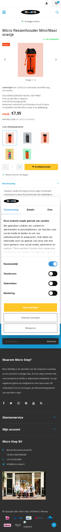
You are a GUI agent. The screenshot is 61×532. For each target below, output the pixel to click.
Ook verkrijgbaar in (12, 126)
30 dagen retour (32, 21)
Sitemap (44, 511)
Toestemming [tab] (11, 209)
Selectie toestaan (30, 317)
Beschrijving (8, 183)
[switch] (52, 273)
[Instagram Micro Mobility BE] (18, 403)
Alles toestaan (30, 307)
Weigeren (30, 328)
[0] (56, 3)
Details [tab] (30, 209)
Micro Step (24, 511)
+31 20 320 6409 (14, 459)
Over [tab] (50, 209)
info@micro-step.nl (16, 464)
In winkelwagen (42, 167)
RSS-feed (35, 511)
